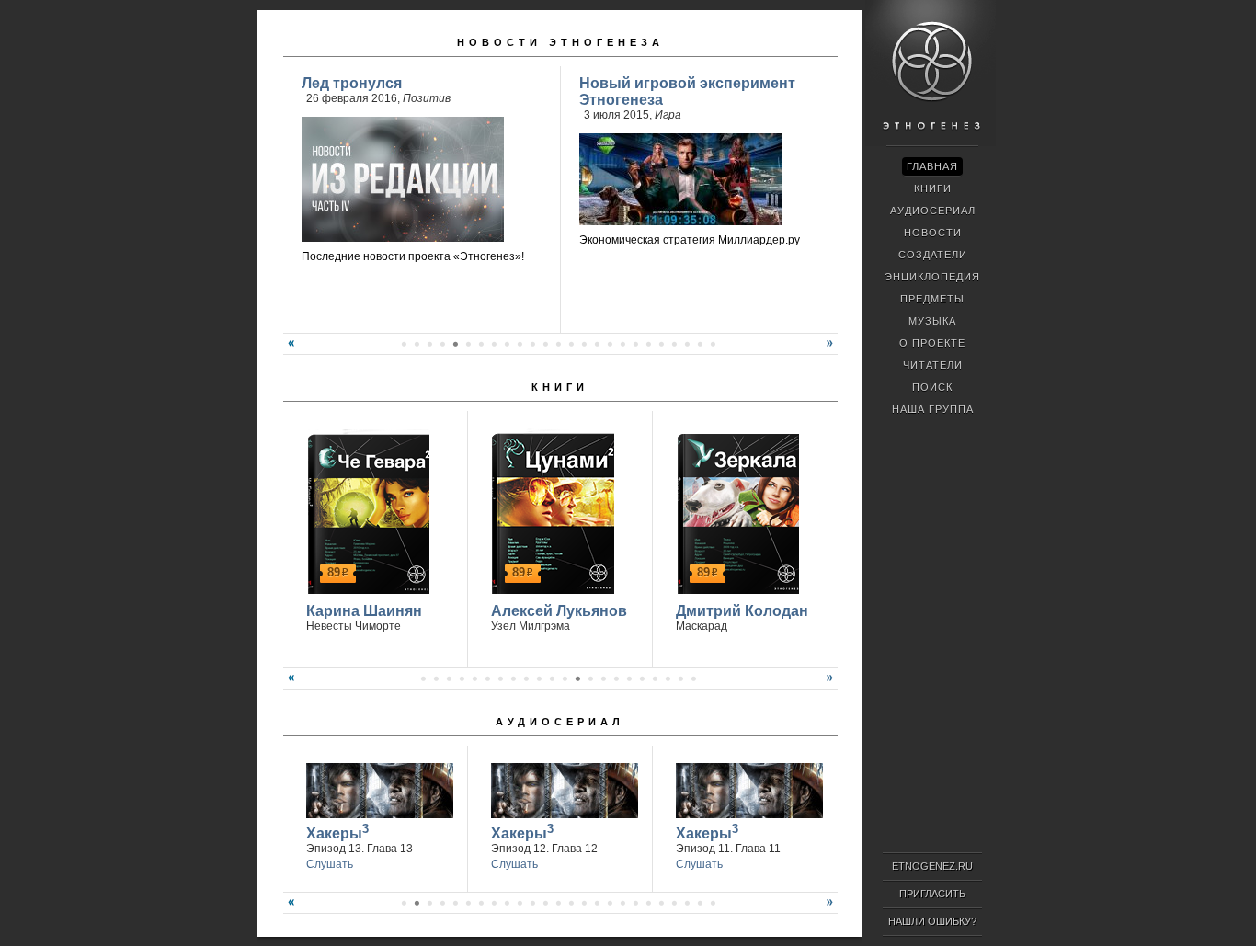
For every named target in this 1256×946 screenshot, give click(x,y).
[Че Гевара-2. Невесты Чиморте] (365, 511)
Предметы (932, 298)
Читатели (933, 364)
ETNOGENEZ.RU (932, 866)
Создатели (932, 254)
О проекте (932, 342)
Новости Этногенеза (560, 42)
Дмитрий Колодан (742, 611)
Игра (668, 114)
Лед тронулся (352, 83)
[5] (455, 344)
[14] (571, 344)
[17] (609, 344)
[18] (622, 344)
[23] (687, 344)
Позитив (427, 98)
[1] (403, 344)
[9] (506, 344)
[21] (661, 344)
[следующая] (832, 350)
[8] (494, 344)
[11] (532, 344)
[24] (699, 344)
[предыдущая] (288, 350)
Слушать (329, 864)
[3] (429, 344)
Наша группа (933, 409)
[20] (648, 344)
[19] (635, 344)
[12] (545, 344)
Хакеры (337, 831)
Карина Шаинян (364, 611)
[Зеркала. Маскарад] (735, 511)
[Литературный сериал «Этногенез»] (930, 143)
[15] (584, 344)
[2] (416, 344)
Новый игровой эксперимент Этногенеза (687, 91)
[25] (712, 344)
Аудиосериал (560, 721)
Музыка (932, 320)
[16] (596, 344)
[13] (558, 344)
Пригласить (932, 893)
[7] (481, 344)
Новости (933, 232)
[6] (468, 344)
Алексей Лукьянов (559, 611)
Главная (932, 166)
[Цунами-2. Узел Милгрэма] (550, 511)
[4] (442, 344)
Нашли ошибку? (932, 921)
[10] (519, 344)
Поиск (932, 387)
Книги (559, 387)
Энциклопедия (932, 276)
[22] (674, 344)
